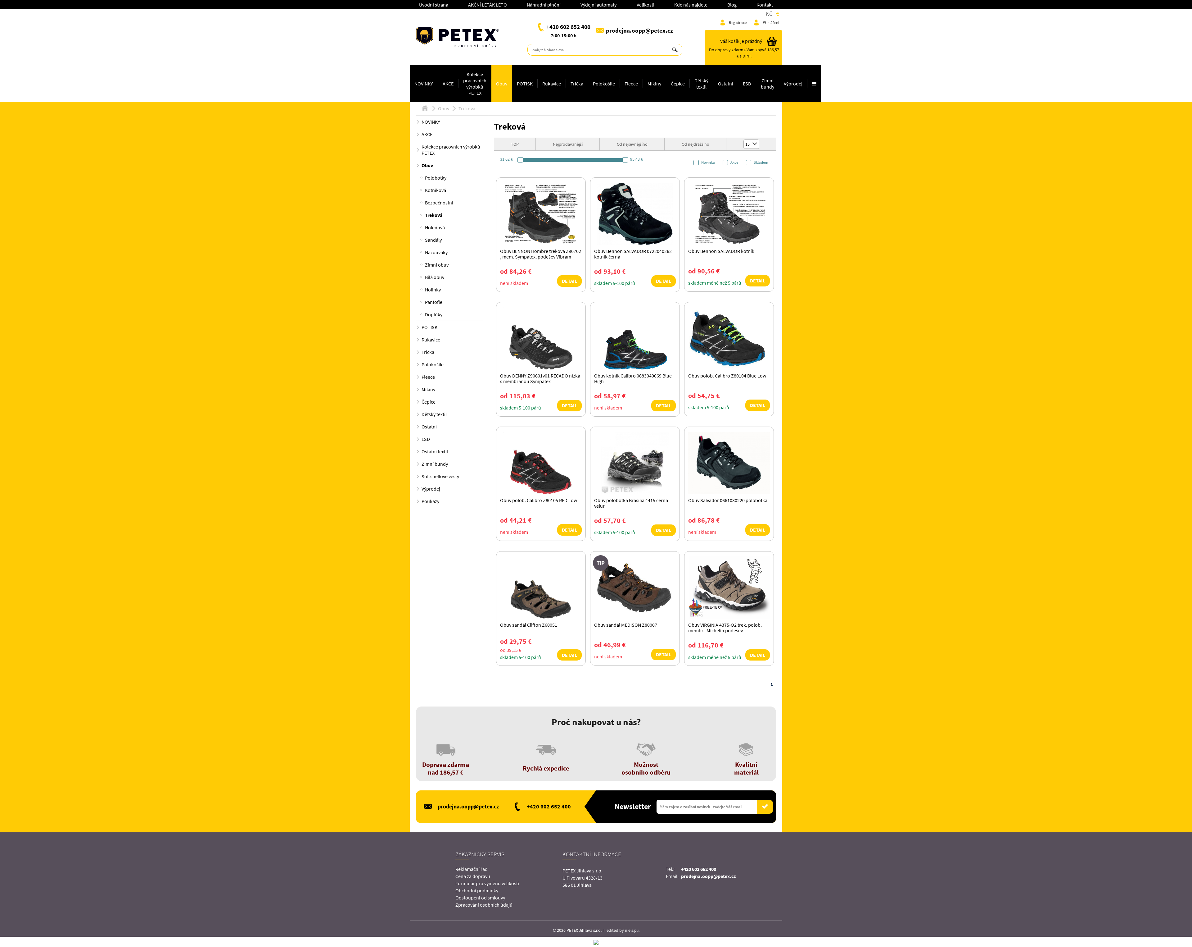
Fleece (631, 83)
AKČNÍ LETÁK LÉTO (487, 5)
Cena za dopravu (472, 876)
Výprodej (793, 83)
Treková (466, 108)
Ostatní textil (435, 451)
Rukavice (551, 83)
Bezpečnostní (439, 202)
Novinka (708, 162)
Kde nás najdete (690, 5)
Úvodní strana (433, 5)
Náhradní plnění (544, 5)
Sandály (433, 240)
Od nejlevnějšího (632, 144)
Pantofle (433, 302)
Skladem (761, 162)
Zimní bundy (767, 83)
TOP (515, 144)
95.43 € (636, 159)
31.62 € (506, 159)
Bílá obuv (434, 277)
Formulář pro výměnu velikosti (487, 883)
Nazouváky (436, 252)
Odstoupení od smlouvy (480, 897)
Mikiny (654, 83)
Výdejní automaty (598, 5)
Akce (734, 162)
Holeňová (435, 227)
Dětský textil (701, 83)
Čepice (678, 83)
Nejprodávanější (568, 144)
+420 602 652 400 (568, 26)
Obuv (501, 83)
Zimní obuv (437, 265)
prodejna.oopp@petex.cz (639, 30)
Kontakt (764, 5)
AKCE (448, 83)
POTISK (525, 83)
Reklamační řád (471, 869)
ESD (747, 83)
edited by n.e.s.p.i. (623, 930)
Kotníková (435, 190)
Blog (732, 5)
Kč (768, 13)
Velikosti (645, 5)
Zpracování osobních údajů (483, 905)
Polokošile (604, 83)
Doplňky (433, 314)
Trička (577, 83)
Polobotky (435, 178)
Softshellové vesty (440, 476)
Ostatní (725, 83)
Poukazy (430, 501)
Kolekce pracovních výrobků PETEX (474, 83)
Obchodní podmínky (476, 890)
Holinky (433, 289)
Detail (569, 281)
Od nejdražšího (695, 144)
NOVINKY (423, 83)
